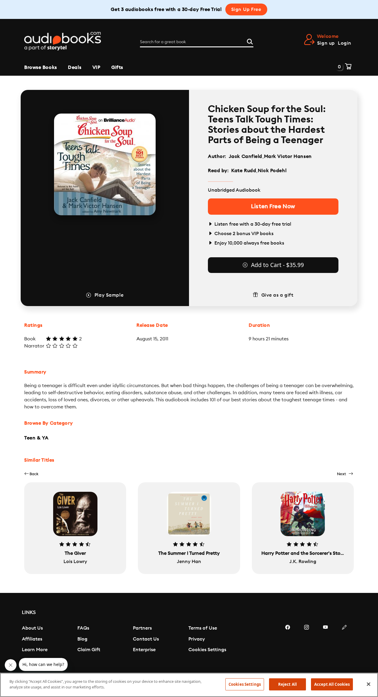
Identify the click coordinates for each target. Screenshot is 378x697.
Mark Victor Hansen (288, 156)
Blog (82, 639)
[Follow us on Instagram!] (306, 645)
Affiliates (32, 639)
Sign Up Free (246, 9)
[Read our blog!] (344, 645)
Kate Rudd (243, 170)
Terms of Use (202, 628)
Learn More (35, 649)
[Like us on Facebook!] (287, 645)
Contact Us (146, 639)
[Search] (249, 40)
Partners (142, 628)
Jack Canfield (245, 156)
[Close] (368, 683)
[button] (31, 474)
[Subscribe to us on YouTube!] (325, 645)
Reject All (287, 684)
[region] (189, 685)
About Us (32, 628)
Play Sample (108, 295)
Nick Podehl (272, 170)
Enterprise (144, 649)
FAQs (83, 628)
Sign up (326, 43)
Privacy (196, 639)
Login (344, 43)
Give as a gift (277, 295)
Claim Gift (88, 649)
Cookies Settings (207, 649)
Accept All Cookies (332, 684)
